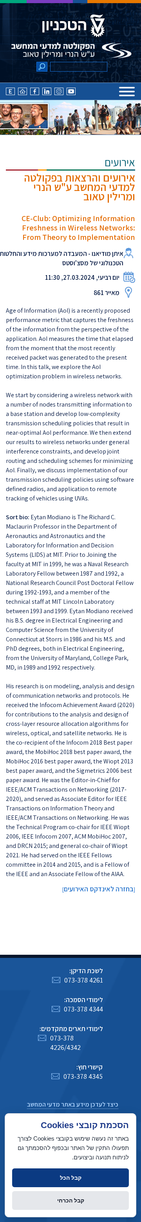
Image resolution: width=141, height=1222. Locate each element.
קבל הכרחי (70, 1200)
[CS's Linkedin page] (46, 93)
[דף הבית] (22, 93)
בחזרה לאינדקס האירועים (99, 888)
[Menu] (127, 91)
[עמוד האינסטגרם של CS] (58, 93)
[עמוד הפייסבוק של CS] (34, 93)
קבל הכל (70, 1178)
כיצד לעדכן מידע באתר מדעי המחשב (72, 1104)
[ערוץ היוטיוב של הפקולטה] (71, 93)
